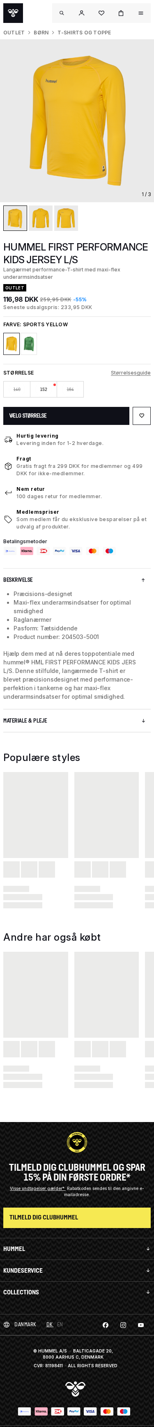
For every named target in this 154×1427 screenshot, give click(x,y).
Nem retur (30, 489)
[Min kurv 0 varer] (121, 13)
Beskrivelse (18, 580)
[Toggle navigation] (62, 13)
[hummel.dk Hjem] (13, 13)
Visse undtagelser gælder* (38, 1188)
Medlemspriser (38, 512)
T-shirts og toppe (84, 32)
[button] (82, 13)
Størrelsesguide (131, 373)
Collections (21, 1292)
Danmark (25, 1324)
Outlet (14, 32)
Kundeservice (23, 1270)
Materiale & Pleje (25, 721)
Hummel (14, 1248)
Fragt (23, 459)
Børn (41, 32)
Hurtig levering (37, 436)
